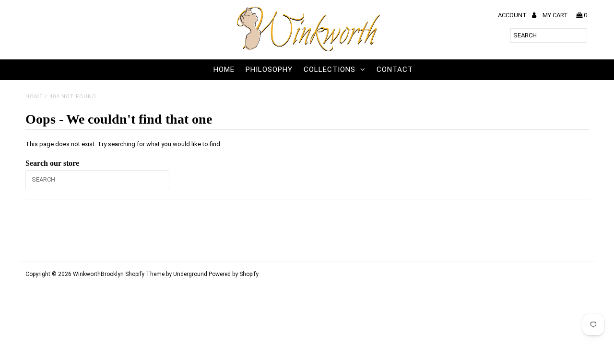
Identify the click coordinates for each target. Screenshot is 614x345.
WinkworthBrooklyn (98, 274)
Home (224, 69)
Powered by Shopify (234, 274)
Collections (329, 69)
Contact (395, 69)
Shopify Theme (145, 274)
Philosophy (269, 69)
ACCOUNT (513, 15)
